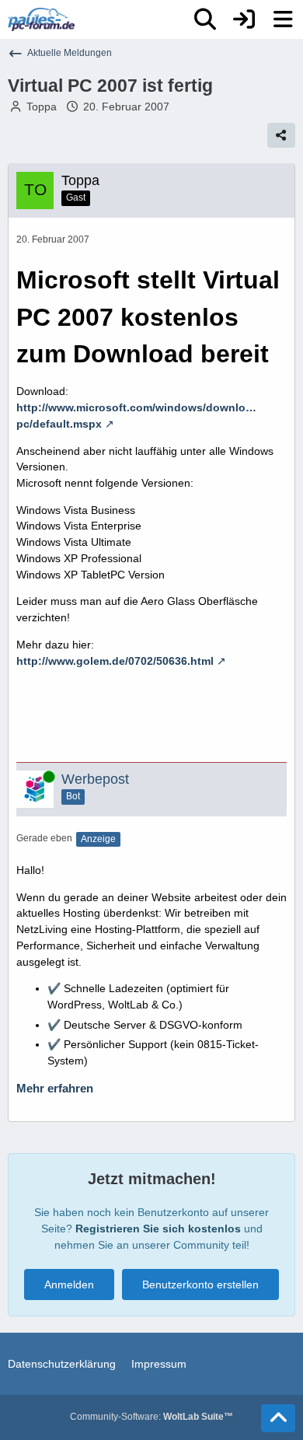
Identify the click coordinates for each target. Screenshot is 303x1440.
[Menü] (282, 19)
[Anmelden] (243, 19)
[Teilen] (281, 135)
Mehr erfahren (54, 1088)
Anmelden (69, 1284)
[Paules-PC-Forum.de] (41, 19)
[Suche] (205, 19)
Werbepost (95, 779)
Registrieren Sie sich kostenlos (158, 1228)
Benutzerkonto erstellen (200, 1284)
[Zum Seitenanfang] (278, 1418)
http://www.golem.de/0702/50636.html (115, 661)
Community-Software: (151, 1416)
